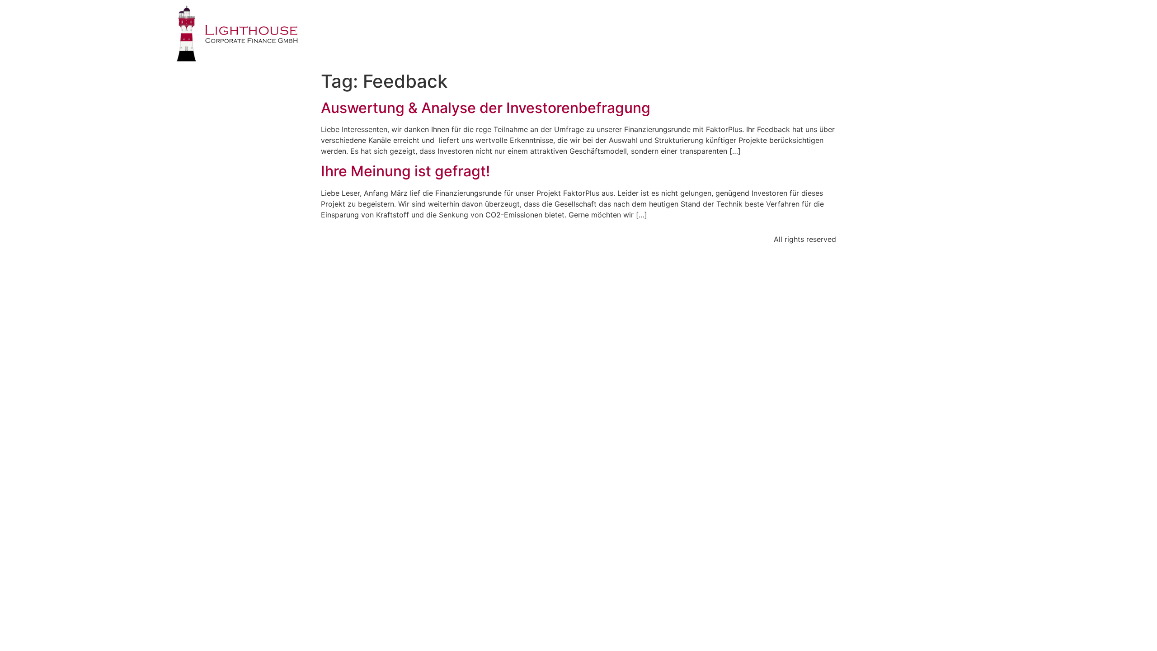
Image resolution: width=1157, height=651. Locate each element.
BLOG (930, 24)
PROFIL (670, 24)
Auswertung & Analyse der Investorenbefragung (485, 108)
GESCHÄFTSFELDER (740, 24)
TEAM (807, 24)
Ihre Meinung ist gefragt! (405, 171)
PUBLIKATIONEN (868, 24)
